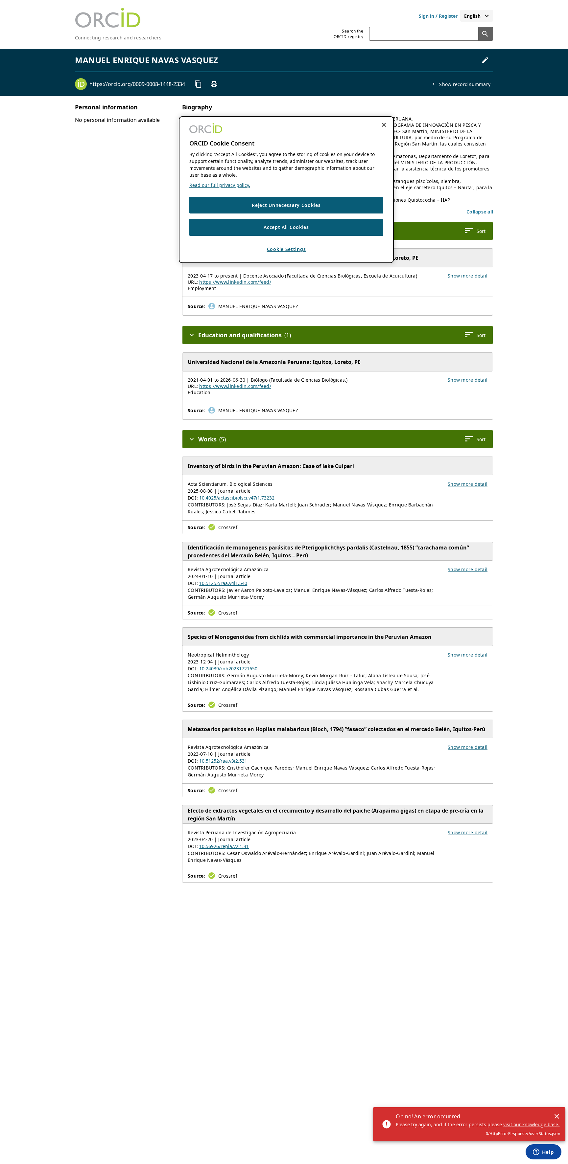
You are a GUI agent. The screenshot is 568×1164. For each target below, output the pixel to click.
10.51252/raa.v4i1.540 (223, 583)
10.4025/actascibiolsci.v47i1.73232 (236, 498)
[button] (479, 212)
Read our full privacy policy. (219, 185)
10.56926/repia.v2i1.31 (224, 846)
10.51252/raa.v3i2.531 (223, 761)
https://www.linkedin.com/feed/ (235, 282)
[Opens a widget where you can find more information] (543, 1152)
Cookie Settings (286, 249)
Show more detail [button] (467, 276)
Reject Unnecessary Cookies (286, 205)
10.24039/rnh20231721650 (228, 668)
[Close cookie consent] (384, 125)
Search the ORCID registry (348, 33)
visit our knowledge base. (531, 1124)
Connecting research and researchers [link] (118, 37)
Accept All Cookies (286, 227)
